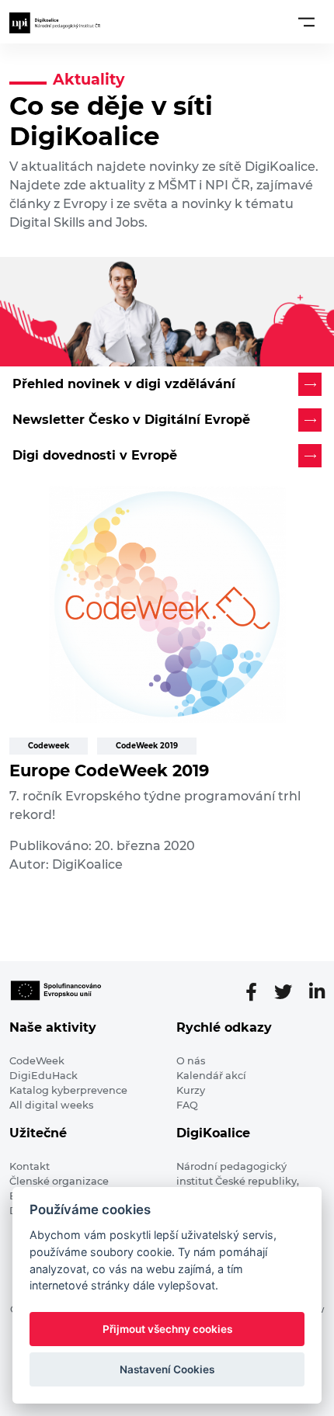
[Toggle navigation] (306, 21)
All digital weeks (51, 1105)
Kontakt (29, 1166)
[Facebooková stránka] (257, 992)
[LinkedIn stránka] (317, 992)
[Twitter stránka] (289, 992)
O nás (190, 1061)
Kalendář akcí (211, 1075)
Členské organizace (59, 1181)
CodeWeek (36, 1061)
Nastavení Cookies (167, 1369)
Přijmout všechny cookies (167, 1329)
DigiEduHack (43, 1075)
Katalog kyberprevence (68, 1090)
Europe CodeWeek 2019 (109, 770)
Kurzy (190, 1090)
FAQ (187, 1105)
